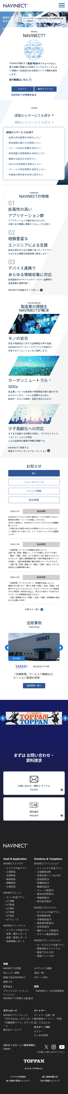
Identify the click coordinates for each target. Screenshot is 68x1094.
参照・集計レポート (16, 934)
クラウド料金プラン (16, 868)
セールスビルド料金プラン (51, 945)
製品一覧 (39, 972)
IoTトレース (12, 919)
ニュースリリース (34, 482)
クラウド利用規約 (18, 1077)
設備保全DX (43, 883)
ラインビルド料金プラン (49, 868)
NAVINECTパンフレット (15, 1015)
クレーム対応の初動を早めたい (25, 148)
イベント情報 (34, 491)
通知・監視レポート (16, 937)
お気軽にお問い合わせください (51, 1052)
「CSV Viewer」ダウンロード (18, 1018)
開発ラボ (8, 982)
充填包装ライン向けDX (49, 875)
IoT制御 (10, 912)
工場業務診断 (44, 872)
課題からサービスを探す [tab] (33, 115)
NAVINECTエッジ (12, 892)
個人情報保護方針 (50, 1077)
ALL (34, 473)
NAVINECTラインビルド (46, 863)
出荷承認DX (43, 926)
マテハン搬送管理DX (47, 934)
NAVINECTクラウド (13, 863)
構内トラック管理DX (47, 930)
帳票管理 (11, 879)
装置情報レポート (15, 941)
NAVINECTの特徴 (12, 968)
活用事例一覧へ (34, 685)
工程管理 (11, 872)
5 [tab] (44, 732)
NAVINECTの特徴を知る (23, 95)
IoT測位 (10, 915)
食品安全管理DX (45, 894)
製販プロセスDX (45, 952)
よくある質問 (41, 1035)
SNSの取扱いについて (50, 1081)
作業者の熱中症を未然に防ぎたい (26, 174)
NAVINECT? (34, 35)
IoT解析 (10, 908)
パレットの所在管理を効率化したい (27, 169)
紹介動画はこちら (18, 79)
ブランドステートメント (16, 991)
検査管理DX (43, 897)
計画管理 (11, 886)
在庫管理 (11, 875)
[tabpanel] (34, 718)
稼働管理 (11, 883)
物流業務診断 (44, 915)
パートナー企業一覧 (44, 1015)
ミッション (9, 994)
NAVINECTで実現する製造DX (18, 998)
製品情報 (34, 500)
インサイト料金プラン (17, 930)
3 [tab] (34, 732)
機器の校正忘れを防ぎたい (22, 158)
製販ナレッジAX (45, 956)
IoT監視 (10, 904)
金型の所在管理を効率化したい (25, 137)
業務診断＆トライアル (48, 948)
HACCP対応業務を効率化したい (25, 164)
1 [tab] (24, 732)
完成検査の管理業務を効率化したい (27, 153)
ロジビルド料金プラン (48, 912)
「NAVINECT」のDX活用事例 (49, 991)
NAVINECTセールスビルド (47, 940)
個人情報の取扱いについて (18, 1081)
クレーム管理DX (45, 890)
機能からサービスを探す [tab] (33, 122)
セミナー (38, 1031)
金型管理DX (43, 879)
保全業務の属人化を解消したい (25, 142)
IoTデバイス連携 (43, 968)
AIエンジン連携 (11, 972)
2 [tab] (29, 732)
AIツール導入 (41, 977)
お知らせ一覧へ (32, 609)
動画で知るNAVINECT (14, 977)
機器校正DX (43, 886)
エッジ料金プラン (15, 897)
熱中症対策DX (44, 901)
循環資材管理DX (45, 923)
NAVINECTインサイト (14, 925)
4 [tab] (39, 732)
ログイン (22, 89)
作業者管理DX (44, 919)
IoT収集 (10, 901)
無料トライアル (45, 89)
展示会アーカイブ (12, 1030)
